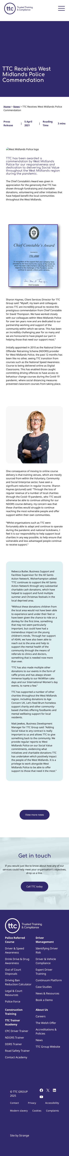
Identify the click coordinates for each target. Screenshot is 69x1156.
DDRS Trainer (13, 1044)
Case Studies (44, 987)
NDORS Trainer (14, 1037)
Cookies (36, 1110)
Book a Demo (44, 1000)
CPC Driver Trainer (16, 1031)
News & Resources (47, 993)
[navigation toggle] (61, 8)
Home (7, 106)
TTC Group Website (48, 1046)
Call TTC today (34, 886)
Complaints (52, 1110)
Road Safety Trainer (17, 1051)
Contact (14, 1102)
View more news (34, 814)
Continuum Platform (49, 980)
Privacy (32, 1102)
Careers (41, 1016)
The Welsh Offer (46, 1023)
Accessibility (52, 1102)
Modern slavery (19, 1110)
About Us (42, 1010)
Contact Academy (16, 1057)
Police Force (12, 1001)
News (16, 106)
